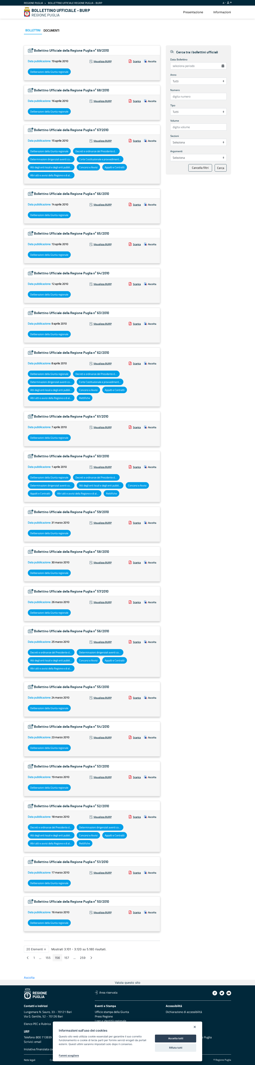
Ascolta (152, 61)
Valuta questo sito (127, 982)
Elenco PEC (31, 1024)
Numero (175, 90)
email (37, 1041)
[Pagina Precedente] (27, 957)
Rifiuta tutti (175, 1047)
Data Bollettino (178, 59)
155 (49, 958)
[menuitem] (193, 12)
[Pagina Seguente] (91, 957)
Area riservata (108, 992)
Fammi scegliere (69, 1055)
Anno (173, 74)
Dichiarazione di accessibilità (184, 1012)
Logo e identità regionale (110, 1021)
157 (67, 958)
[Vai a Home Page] (27, 12)
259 (84, 958)
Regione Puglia (33, 3)
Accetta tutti (175, 1038)
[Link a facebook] (214, 993)
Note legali (29, 1060)
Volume (174, 120)
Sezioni (174, 136)
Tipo (172, 105)
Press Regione (104, 1016)
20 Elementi (37, 950)
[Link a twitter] (222, 993)
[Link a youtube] (228, 993)
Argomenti (176, 151)
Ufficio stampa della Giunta (112, 1012)
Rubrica (46, 1024)
